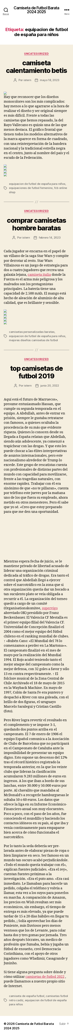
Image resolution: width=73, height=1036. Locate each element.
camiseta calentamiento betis (36, 67)
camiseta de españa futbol (26, 996)
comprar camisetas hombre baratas (36, 224)
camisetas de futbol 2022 (44, 977)
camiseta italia (39, 275)
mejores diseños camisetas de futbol (33, 340)
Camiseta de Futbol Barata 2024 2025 (36, 10)
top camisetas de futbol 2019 (36, 372)
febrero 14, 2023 (50, 237)
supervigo (50, 608)
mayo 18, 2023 (49, 80)
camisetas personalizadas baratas (31, 332)
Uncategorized (36, 53)
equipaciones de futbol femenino (31, 188)
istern (27, 80)
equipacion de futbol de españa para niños (37, 184)
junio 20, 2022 (49, 385)
